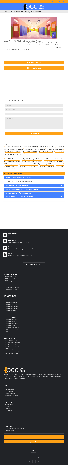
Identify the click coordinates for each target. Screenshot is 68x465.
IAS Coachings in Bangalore (12, 285)
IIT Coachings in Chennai (11, 302)
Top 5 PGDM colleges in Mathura (51, 159)
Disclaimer (7, 415)
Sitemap (7, 417)
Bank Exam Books (9, 391)
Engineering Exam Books (11, 395)
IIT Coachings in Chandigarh (12, 308)
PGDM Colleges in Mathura (17, 154)
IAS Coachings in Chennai (11, 281)
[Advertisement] (34, 83)
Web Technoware (52, 457)
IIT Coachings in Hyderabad (12, 304)
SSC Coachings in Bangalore (12, 327)
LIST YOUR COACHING (33, 265)
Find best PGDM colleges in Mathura (53, 161)
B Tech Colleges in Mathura (30, 146)
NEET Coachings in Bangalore (12, 349)
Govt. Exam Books (9, 389)
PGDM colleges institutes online (17, 168)
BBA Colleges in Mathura (46, 146)
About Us (7, 408)
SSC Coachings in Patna (11, 331)
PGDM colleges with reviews (47, 166)
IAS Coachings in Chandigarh (12, 287)
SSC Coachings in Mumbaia (12, 321)
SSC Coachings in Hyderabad (12, 325)
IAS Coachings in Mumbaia (12, 278)
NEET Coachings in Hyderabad (12, 346)
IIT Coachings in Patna (10, 310)
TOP (33, 450)
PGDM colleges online (25, 164)
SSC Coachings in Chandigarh (12, 329)
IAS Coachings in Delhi (10, 276)
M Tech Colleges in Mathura (13, 151)
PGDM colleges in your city (56, 164)
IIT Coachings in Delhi (10, 298)
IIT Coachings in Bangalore (12, 306)
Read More (59, 47)
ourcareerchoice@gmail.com (16, 428)
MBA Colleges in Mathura (30, 151)
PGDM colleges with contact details (29, 166)
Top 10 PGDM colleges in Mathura (32, 159)
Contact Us (8, 406)
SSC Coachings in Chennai (11, 323)
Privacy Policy (8, 410)
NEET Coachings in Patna (11, 353)
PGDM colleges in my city (40, 164)
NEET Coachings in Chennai (12, 344)
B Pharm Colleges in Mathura (13, 146)
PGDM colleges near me (11, 164)
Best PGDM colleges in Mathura (13, 159)
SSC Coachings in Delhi (11, 319)
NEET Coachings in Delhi (11, 340)
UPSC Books (8, 387)
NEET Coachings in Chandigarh (13, 351)
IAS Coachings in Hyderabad (12, 283)
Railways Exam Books (10, 393)
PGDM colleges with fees (11, 166)
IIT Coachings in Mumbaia (11, 300)
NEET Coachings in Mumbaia (12, 342)
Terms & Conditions (10, 412)
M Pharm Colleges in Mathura (55, 149)
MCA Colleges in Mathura (46, 151)
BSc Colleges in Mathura (16, 149)
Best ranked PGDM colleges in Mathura (32, 161)
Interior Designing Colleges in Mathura (35, 149)
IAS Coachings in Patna (11, 289)
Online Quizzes (9, 404)
